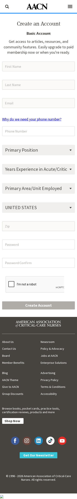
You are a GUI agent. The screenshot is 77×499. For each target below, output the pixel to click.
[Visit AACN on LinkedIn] (38, 441)
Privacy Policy (49, 380)
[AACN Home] (38, 7)
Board (6, 356)
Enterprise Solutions (54, 363)
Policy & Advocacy (52, 349)
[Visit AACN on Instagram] (27, 441)
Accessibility (49, 394)
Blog (5, 373)
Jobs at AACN (49, 356)
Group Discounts (12, 394)
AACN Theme (10, 380)
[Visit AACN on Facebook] (15, 441)
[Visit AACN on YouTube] (62, 441)
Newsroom (48, 342)
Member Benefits (13, 363)
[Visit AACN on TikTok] (50, 441)
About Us (8, 342)
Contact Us (9, 349)
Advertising (48, 373)
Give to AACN (10, 387)
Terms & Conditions (53, 387)
